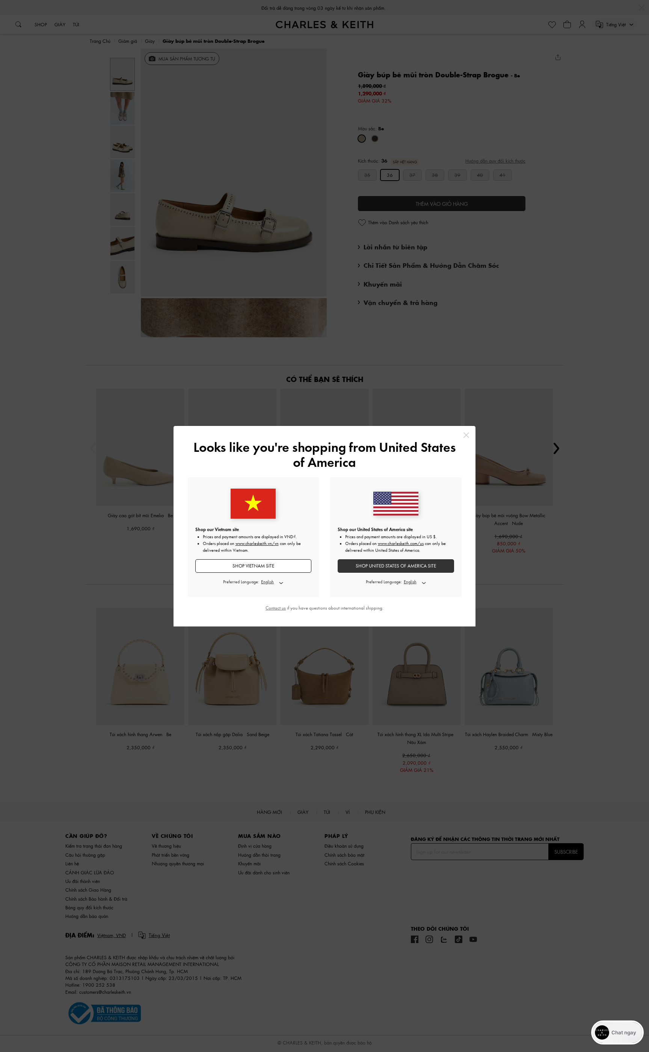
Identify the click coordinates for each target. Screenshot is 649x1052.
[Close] (466, 435)
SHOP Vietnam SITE (253, 566)
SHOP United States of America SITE (396, 566)
